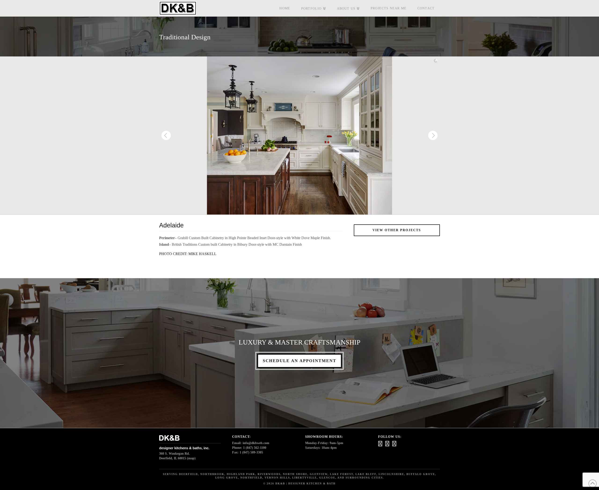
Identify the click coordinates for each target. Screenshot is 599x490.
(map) (191, 458)
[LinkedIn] (394, 443)
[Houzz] (380, 443)
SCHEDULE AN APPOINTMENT (299, 360)
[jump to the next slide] (433, 135)
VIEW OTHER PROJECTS (397, 230)
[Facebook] (387, 443)
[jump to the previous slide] (166, 135)
